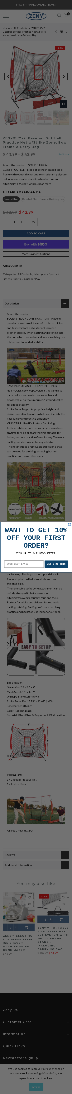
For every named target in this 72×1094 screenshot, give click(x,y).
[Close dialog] (69, 524)
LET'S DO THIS (56, 564)
